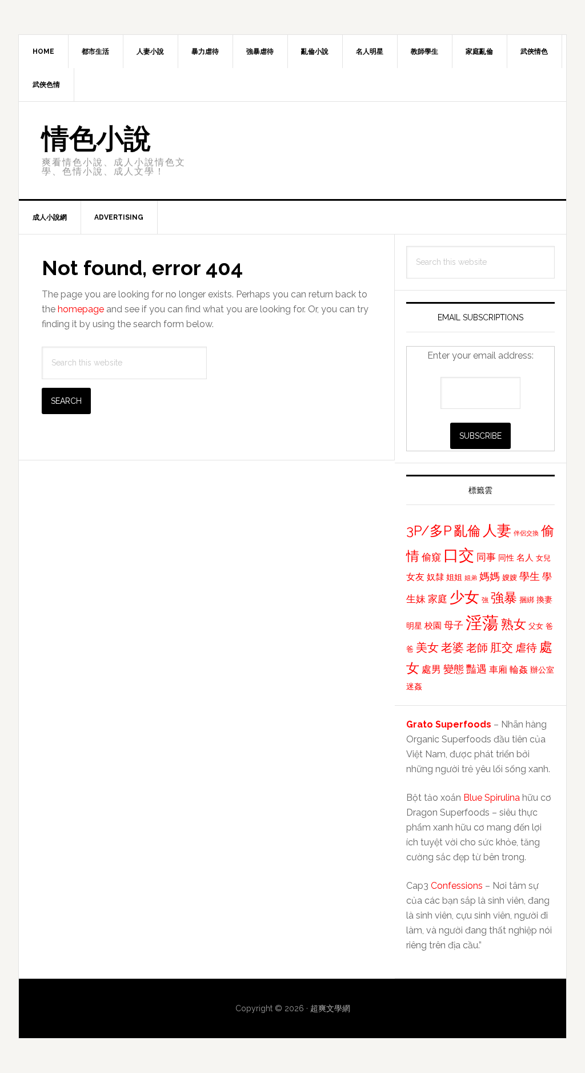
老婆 (452, 647)
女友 (415, 576)
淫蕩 (482, 623)
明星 (414, 625)
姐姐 (454, 577)
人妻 (497, 530)
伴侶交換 (526, 533)
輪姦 (519, 669)
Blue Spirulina (491, 797)
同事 (486, 557)
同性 (506, 557)
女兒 (543, 558)
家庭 (437, 599)
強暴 (504, 597)
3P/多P (429, 530)
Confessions (457, 885)
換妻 (544, 599)
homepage (81, 309)
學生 (529, 576)
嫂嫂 (509, 577)
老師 (477, 647)
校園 (433, 626)
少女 (464, 597)
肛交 (501, 647)
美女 (427, 647)
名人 (525, 557)
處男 (431, 669)
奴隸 (435, 577)
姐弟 (470, 578)
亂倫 (467, 530)
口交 (458, 555)
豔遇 (476, 669)
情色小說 (96, 138)
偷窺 (431, 557)
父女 (535, 626)
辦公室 (542, 669)
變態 (453, 669)
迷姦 (414, 686)
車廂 (498, 669)
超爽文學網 (330, 1008)
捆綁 (526, 599)
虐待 (526, 647)
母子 (453, 625)
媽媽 (489, 576)
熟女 (513, 624)
